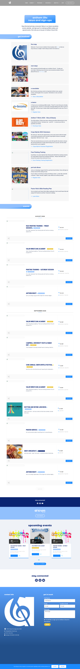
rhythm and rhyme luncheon (35, 407)
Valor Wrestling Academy (35, 249)
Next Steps (41, 71)
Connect (32, 2)
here (58, 47)
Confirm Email (64, 603)
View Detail (69, 238)
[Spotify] (40, 503)
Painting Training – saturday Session (40, 270)
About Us (56, 2)
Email (46, 603)
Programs (39, 2)
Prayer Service (31, 430)
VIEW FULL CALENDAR (40, 563)
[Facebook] (37, 503)
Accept (55, 666)
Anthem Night (31, 293)
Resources (48, 2)
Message (46, 609)
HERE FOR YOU (70, 2)
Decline (62, 666)
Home (26, 2)
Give (63, 2)
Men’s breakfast (30, 451)
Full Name (47, 598)
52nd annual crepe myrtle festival (39, 365)
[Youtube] (42, 503)
